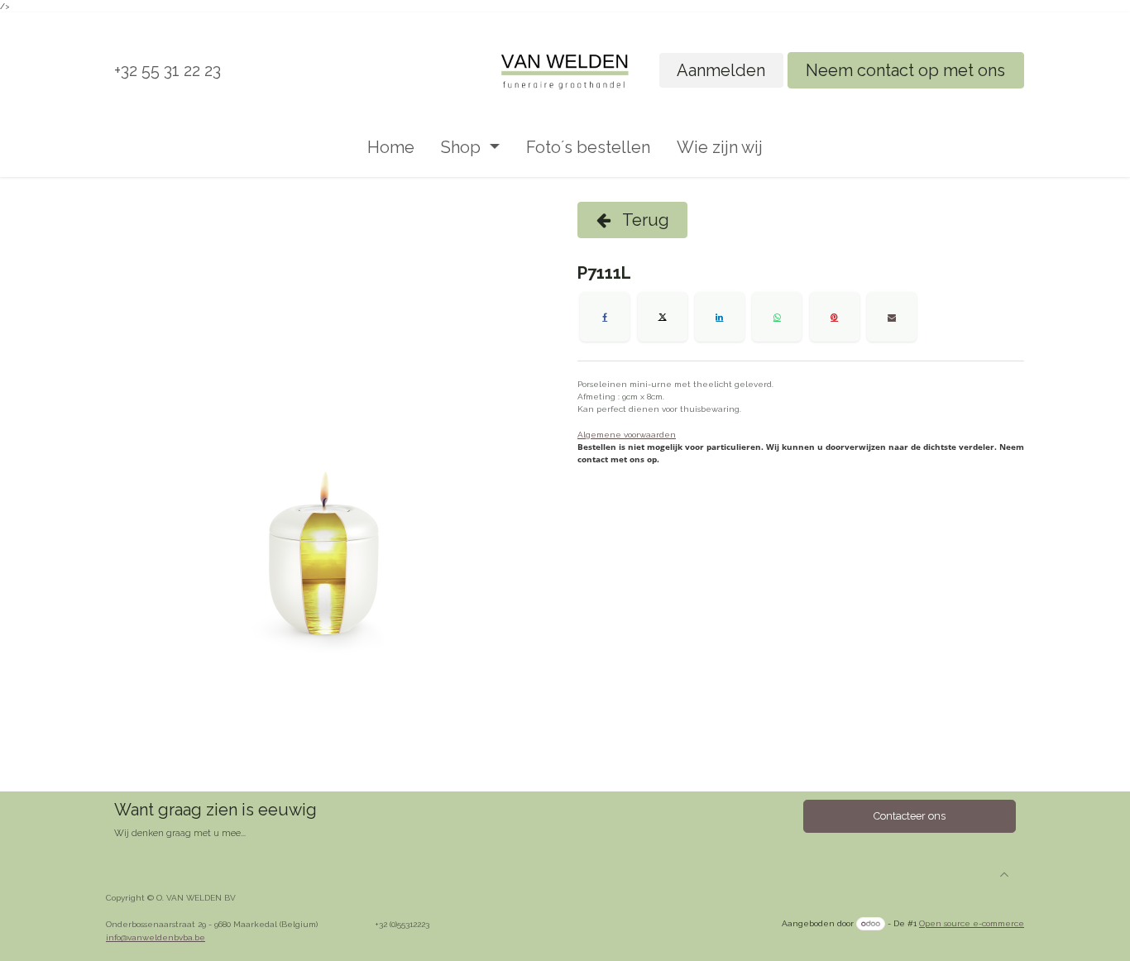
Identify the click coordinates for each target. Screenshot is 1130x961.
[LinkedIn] (720, 317)
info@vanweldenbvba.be (155, 937)
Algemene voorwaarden (626, 434)
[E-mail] (892, 317)
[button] (1004, 874)
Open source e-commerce (971, 923)
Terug (644, 220)
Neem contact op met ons (905, 70)
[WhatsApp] (777, 317)
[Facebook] (605, 317)
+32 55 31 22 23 (167, 70)
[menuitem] (391, 147)
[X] (662, 317)
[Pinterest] (834, 317)
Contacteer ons (910, 816)
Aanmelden (721, 70)
